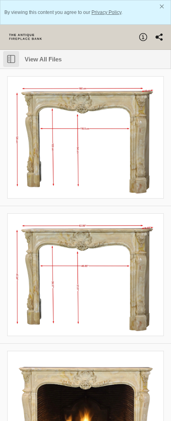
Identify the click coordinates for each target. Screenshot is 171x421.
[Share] (159, 37)
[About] (143, 37)
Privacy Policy (106, 12)
